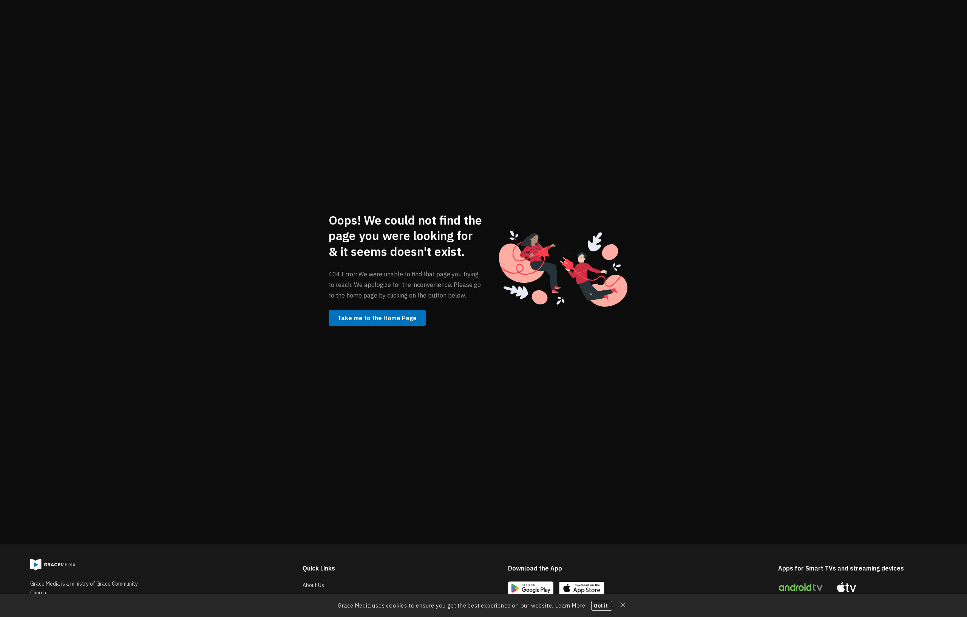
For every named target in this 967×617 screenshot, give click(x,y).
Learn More (570, 605)
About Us (313, 585)
